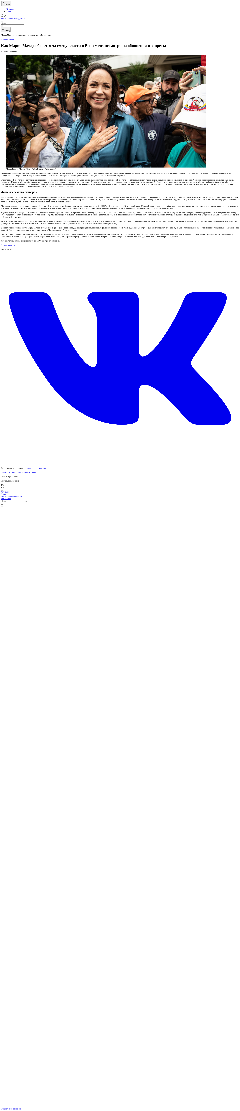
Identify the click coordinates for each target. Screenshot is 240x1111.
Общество (10, 39)
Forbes (3, 39)
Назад (7, 5)
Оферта (4, 472)
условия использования (36, 468)
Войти (3, 18)
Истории (32, 472)
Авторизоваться (8, 245)
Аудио (8, 11)
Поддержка (13, 472)
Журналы (10, 9)
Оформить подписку (16, 18)
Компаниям (23, 472)
